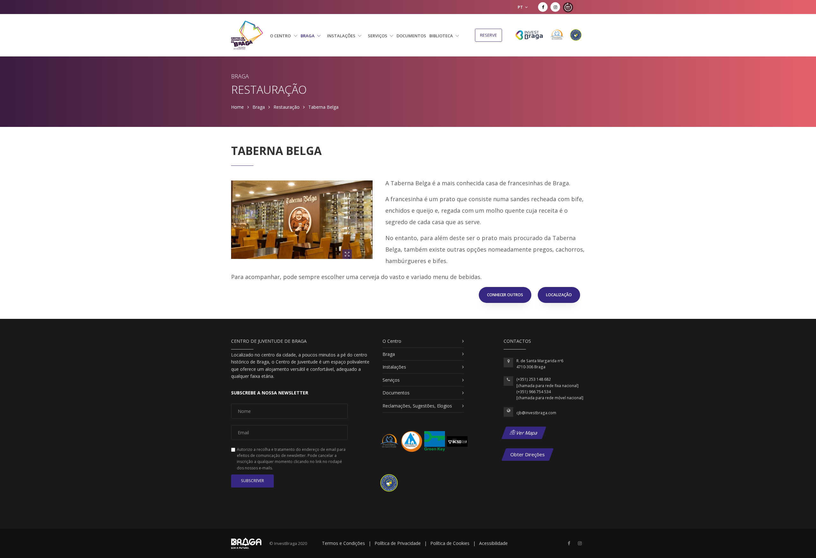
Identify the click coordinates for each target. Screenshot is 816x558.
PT (521, 7)
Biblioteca (441, 36)
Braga (308, 36)
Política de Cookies (450, 543)
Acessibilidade (493, 543)
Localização (559, 294)
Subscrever (252, 480)
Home (237, 107)
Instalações (341, 36)
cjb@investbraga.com (536, 412)
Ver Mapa (526, 433)
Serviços (378, 36)
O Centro (281, 36)
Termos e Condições (343, 543)
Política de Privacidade (398, 543)
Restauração (286, 107)
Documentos (411, 36)
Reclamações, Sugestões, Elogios (417, 406)
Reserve (488, 35)
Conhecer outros (505, 294)
